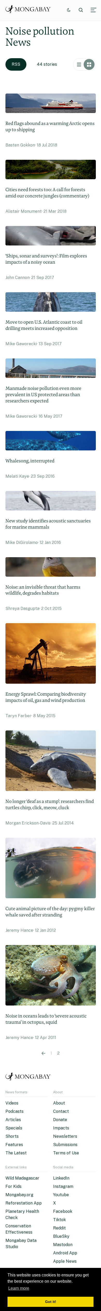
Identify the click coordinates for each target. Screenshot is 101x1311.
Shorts (12, 1136)
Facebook (62, 1211)
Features (14, 1144)
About (59, 1103)
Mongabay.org (19, 1194)
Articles (13, 1119)
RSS (16, 64)
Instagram (63, 1186)
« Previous (43, 1053)
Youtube (61, 1194)
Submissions (65, 1144)
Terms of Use (66, 1152)
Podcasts (14, 1111)
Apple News (65, 1261)
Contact (61, 1111)
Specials (13, 1128)
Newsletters (65, 1136)
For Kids (13, 1186)
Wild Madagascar (22, 1178)
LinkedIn (61, 1178)
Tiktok (59, 1219)
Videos (11, 1103)
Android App (65, 1252)
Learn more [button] (18, 1288)
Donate (60, 1119)
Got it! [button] (50, 1302)
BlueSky (61, 1236)
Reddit (59, 1228)
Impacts (61, 1128)
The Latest (16, 1152)
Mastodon (63, 1244)
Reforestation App (23, 1203)
